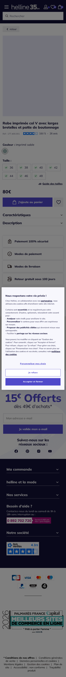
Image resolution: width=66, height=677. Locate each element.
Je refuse (32, 372)
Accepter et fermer (33, 381)
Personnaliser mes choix (33, 363)
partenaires (46, 301)
